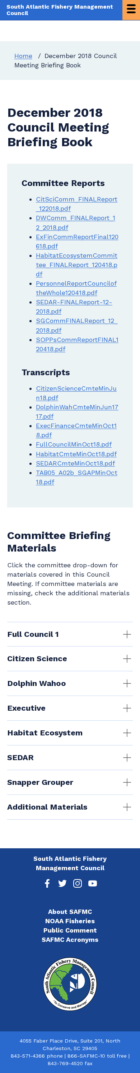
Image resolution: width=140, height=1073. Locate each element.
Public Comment (70, 930)
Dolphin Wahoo (36, 683)
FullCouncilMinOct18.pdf (74, 444)
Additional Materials (47, 806)
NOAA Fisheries (70, 921)
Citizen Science (37, 658)
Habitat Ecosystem (45, 732)
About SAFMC (70, 911)
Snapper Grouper (40, 782)
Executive (26, 708)
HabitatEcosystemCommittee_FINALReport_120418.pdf (76, 265)
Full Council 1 (33, 634)
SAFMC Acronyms (70, 939)
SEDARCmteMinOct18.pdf (75, 463)
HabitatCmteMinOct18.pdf (76, 454)
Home (23, 55)
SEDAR (20, 757)
